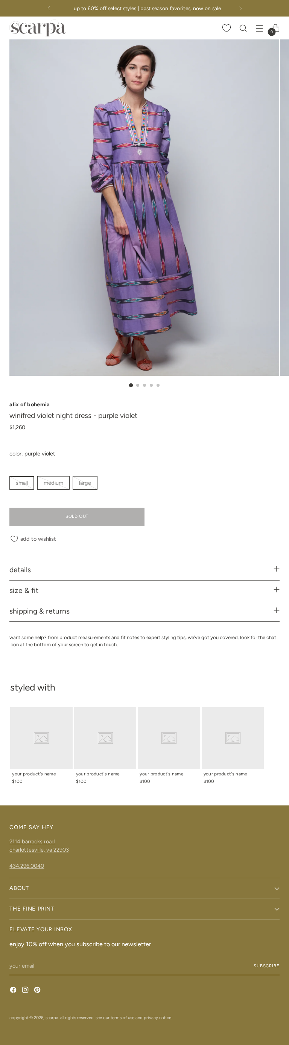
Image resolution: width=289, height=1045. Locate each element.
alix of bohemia (29, 404)
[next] (240, 8)
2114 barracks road (32, 841)
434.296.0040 (26, 866)
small (22, 483)
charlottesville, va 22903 (39, 849)
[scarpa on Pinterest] (38, 991)
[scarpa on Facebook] (13, 991)
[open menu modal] (259, 28)
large (85, 483)
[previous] (49, 8)
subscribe (267, 965)
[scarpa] (37, 28)
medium (53, 483)
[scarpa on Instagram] (25, 991)
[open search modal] (243, 28)
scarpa (52, 1017)
